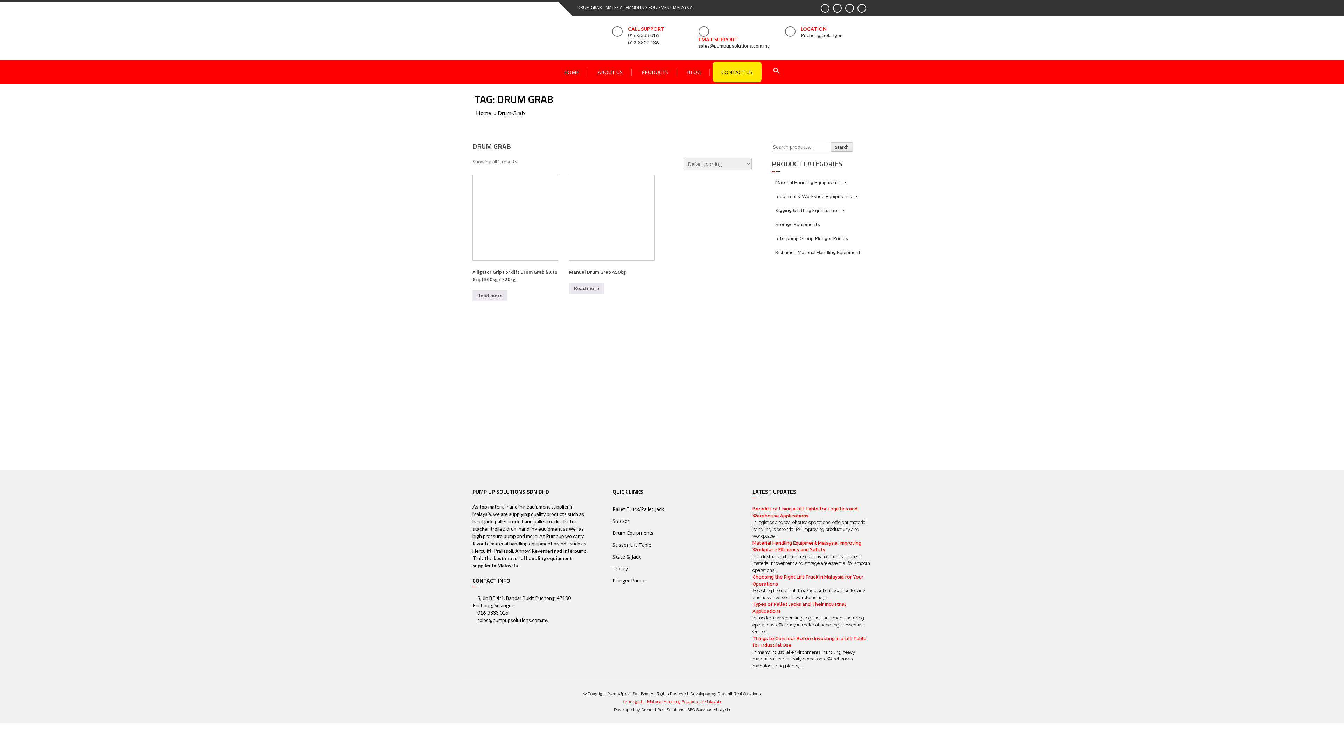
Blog (694, 72)
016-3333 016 (643, 35)
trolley (497, 529)
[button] (776, 71)
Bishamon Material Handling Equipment (818, 252)
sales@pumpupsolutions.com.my (734, 46)
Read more (490, 296)
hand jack (482, 521)
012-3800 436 (643, 43)
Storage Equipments (797, 224)
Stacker (620, 521)
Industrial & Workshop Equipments (813, 196)
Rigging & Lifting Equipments (807, 210)
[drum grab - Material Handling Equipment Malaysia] (512, 31)
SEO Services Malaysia (708, 709)
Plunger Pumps (629, 580)
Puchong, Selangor (821, 35)
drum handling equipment (534, 529)
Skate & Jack (626, 556)
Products (655, 72)
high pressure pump (494, 536)
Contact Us (736, 72)
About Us (610, 72)
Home (571, 72)
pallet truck (507, 521)
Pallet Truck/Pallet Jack (638, 509)
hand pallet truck (540, 521)
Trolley (620, 568)
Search (841, 147)
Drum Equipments (632, 533)
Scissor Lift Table (631, 544)
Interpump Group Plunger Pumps (811, 238)
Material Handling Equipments (808, 182)
